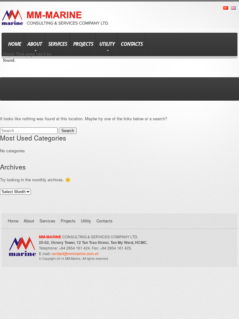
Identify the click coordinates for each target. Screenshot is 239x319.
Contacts (132, 43)
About (34, 43)
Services (57, 43)
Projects (83, 43)
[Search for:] (29, 130)
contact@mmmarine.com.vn (75, 253)
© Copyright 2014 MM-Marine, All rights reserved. (74, 258)
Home (14, 43)
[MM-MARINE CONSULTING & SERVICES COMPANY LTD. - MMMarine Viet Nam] (55, 12)
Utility (107, 43)
